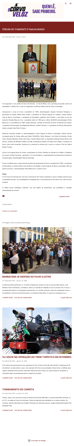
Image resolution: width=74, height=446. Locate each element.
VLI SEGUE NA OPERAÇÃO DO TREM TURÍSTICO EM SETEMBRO (36, 357)
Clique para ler (66, 297)
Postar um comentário (9, 211)
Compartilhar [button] (64, 196)
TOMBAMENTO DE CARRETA (18, 389)
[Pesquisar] (66, 3)
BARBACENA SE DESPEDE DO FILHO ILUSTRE (26, 276)
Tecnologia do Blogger (38, 440)
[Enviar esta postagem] (3, 196)
